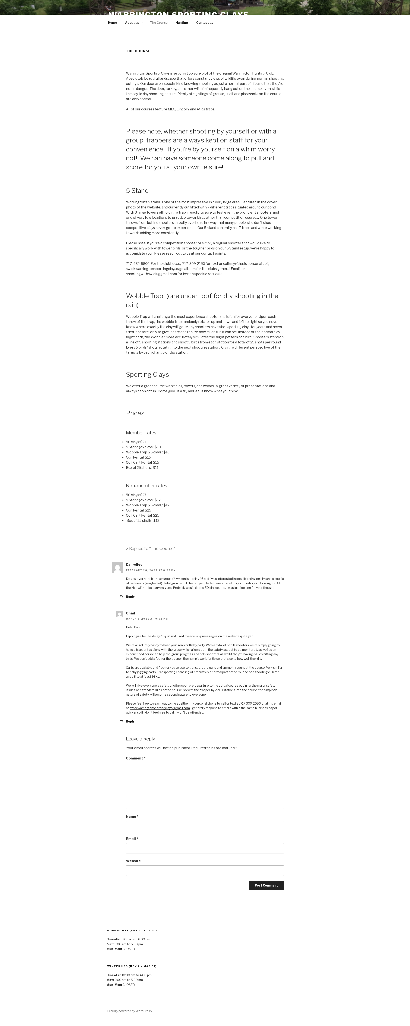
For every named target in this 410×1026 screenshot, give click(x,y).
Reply (130, 596)
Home (112, 22)
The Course (159, 22)
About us (132, 22)
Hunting (182, 22)
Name (132, 817)
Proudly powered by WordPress (129, 1011)
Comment (135, 758)
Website (133, 861)
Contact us (204, 22)
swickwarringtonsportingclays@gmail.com (160, 708)
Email (132, 839)
